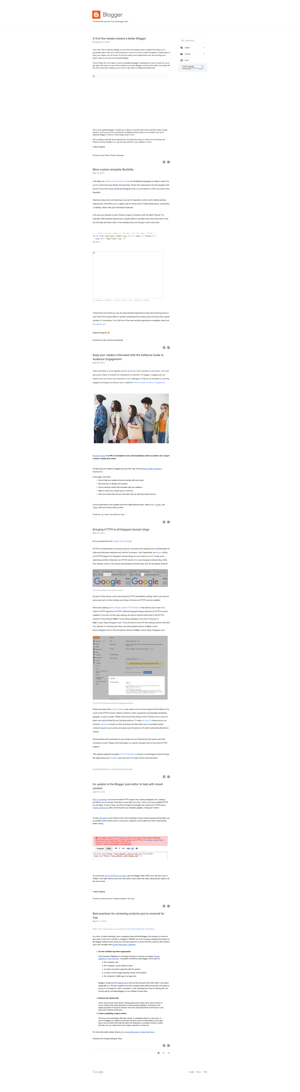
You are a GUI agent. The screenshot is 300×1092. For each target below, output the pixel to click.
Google (191, 1072)
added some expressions (115, 181)
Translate (199, 69)
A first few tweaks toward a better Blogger (119, 38)
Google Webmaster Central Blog (142, 929)
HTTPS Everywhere (128, 754)
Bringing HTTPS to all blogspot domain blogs (121, 529)
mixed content (117, 709)
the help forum (99, 324)
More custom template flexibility (113, 169)
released (104, 724)
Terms (205, 1072)
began (158, 552)
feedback (114, 758)
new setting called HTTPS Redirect (125, 607)
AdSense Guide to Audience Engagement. (149, 383)
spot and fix (146, 720)
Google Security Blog (122, 541)
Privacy (198, 1072)
